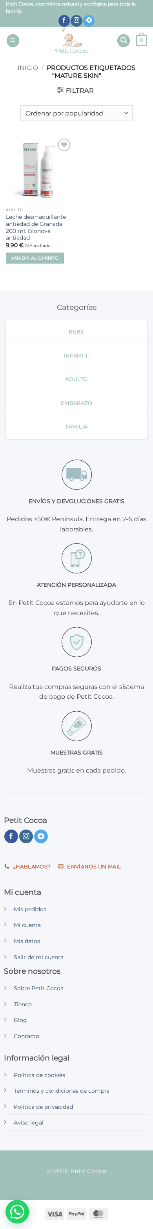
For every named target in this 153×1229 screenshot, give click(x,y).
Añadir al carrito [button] (35, 258)
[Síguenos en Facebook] (64, 21)
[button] (13, 40)
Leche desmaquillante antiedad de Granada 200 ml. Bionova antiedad (36, 227)
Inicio (28, 67)
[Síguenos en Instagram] (76, 21)
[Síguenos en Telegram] (89, 21)
